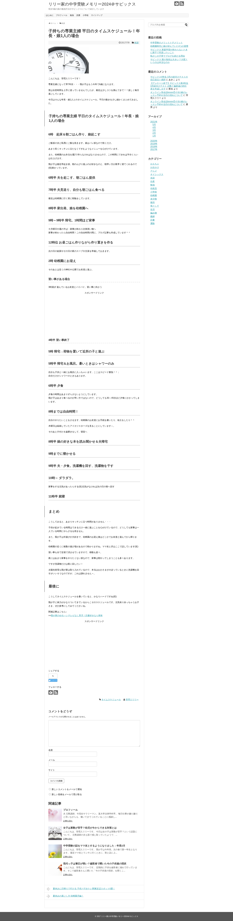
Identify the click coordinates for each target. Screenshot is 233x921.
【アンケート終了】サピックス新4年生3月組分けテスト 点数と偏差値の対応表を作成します (169, 86)
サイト (51, 770)
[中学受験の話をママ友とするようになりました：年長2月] (55, 851)
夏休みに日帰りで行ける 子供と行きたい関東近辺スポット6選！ (84, 888)
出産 (152, 181)
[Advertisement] (94, 313)
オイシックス (156, 174)
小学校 (85, 15)
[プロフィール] (55, 815)
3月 (154, 130)
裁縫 (152, 216)
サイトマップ (96, 15)
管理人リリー (132, 699)
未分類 (153, 199)
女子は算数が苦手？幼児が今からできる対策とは (90, 827)
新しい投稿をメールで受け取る (67, 794)
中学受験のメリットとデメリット (166, 42)
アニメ (153, 171)
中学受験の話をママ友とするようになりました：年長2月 (94, 845)
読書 (78, 15)
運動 (152, 223)
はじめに (49, 15)
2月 (154, 133)
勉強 (72, 15)
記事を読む (68, 821)
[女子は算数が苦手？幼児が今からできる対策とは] (55, 833)
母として (154, 206)
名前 (50, 750)
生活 (152, 209)
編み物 (153, 213)
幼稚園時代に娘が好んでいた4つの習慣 (169, 46)
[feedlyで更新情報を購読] (176, 3)
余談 (136, 42)
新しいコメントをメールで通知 (67, 789)
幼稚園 (153, 195)
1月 (154, 136)
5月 (154, 124)
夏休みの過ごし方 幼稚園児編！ (68, 896)
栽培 (152, 202)
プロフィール (61, 15)
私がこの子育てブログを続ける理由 (167, 56)
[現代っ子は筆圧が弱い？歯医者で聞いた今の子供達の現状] (55, 869)
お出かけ (154, 167)
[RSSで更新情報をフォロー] (181, 3)
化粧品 (153, 188)
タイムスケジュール (111, 699)
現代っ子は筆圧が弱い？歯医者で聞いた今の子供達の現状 (94, 863)
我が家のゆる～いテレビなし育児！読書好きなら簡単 (77, 615)
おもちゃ (154, 164)
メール (51, 760)
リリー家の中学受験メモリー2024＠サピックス (92, 4)
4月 (154, 127)
